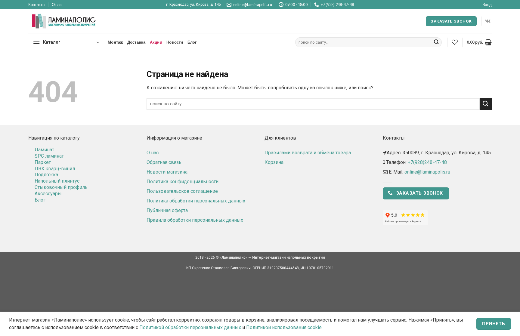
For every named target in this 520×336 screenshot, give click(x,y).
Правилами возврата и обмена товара (308, 153)
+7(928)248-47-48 (427, 162)
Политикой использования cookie (284, 327)
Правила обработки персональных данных (195, 220)
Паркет (43, 162)
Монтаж (115, 42)
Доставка (136, 42)
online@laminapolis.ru (427, 172)
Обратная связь (164, 162)
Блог (192, 42)
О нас (57, 4)
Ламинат (44, 150)
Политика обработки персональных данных (196, 201)
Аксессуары (48, 193)
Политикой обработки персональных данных (190, 327)
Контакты (36, 4)
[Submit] (436, 42)
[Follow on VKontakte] (487, 21)
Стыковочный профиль (61, 187)
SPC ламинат (49, 156)
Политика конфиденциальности (182, 181)
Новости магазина (167, 172)
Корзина (274, 162)
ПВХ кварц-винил (55, 168)
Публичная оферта (167, 210)
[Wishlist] (455, 42)
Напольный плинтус (57, 181)
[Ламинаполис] (64, 21)
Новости (174, 42)
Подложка (46, 174)
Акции (156, 42)
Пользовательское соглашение (182, 191)
